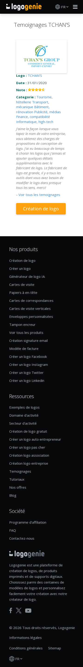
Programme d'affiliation (27, 522)
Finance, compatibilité (33, 116)
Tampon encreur (22, 324)
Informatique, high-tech (34, 121)
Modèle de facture (24, 348)
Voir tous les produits (26, 332)
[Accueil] (24, 7)
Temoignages (20, 471)
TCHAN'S (35, 75)
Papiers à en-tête (23, 292)
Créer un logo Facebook (28, 356)
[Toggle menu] (74, 7)
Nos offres (17, 487)
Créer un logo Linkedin (26, 380)
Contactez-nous (21, 538)
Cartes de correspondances (31, 300)
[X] (18, 610)
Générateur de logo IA (27, 276)
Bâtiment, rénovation (33, 109)
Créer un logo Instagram (28, 364)
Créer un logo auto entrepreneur (35, 439)
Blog (12, 495)
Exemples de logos (24, 407)
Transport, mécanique (32, 104)
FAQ (12, 530)
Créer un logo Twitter (26, 372)
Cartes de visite (21, 284)
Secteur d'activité (23, 423)
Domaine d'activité (24, 415)
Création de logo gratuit (28, 431)
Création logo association (29, 455)
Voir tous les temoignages (39, 194)
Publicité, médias (47, 112)
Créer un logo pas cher (27, 447)
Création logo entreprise (28, 463)
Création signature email (28, 340)
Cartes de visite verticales (30, 308)
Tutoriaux (16, 479)
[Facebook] (10, 610)
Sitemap (54, 648)
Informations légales (25, 637)
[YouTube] (28, 610)
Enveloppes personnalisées (31, 316)
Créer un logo (20, 268)
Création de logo (41, 209)
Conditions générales (26, 648)
